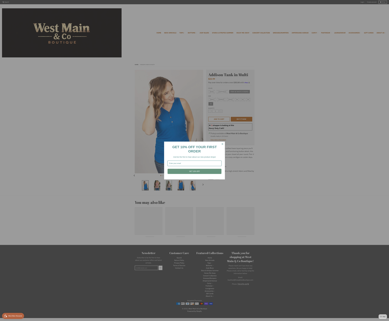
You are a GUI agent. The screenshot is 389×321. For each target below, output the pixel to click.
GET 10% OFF (194, 171)
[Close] (222, 144)
